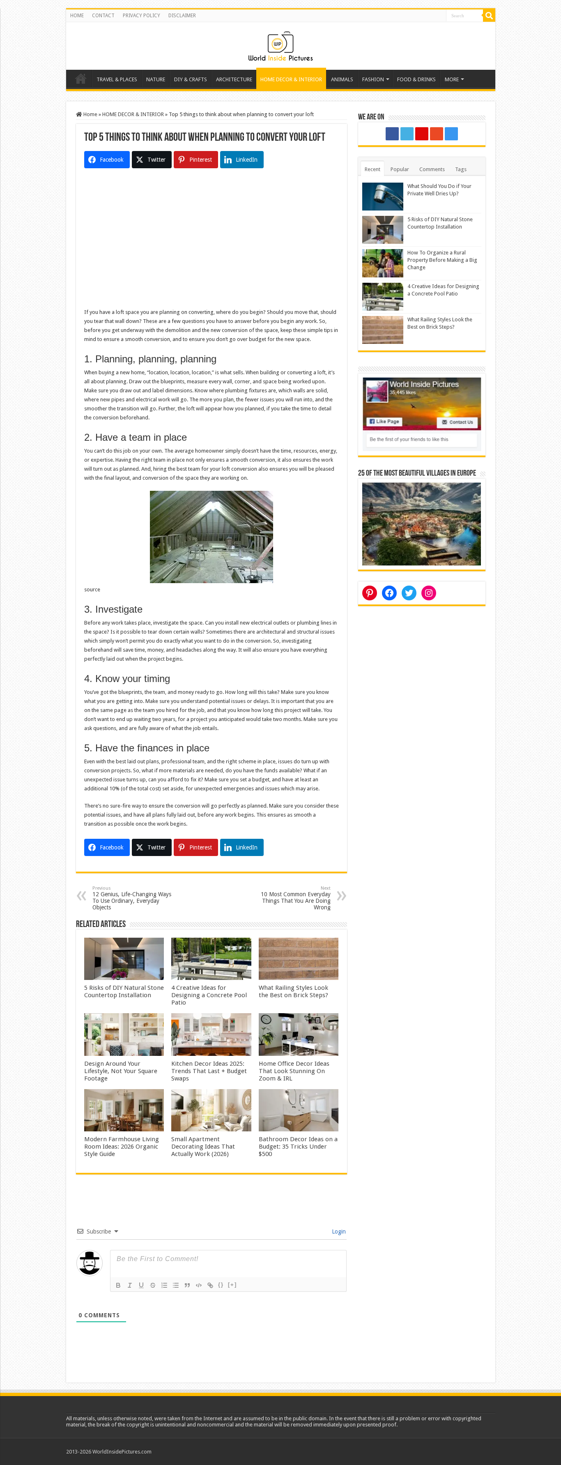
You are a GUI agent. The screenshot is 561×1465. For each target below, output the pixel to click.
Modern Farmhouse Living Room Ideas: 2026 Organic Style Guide (121, 1146)
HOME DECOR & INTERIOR (291, 79)
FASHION (373, 79)
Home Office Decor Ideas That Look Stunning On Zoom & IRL (294, 1071)
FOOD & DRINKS (416, 79)
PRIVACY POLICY (141, 15)
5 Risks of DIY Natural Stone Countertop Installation (124, 991)
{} (221, 1285)
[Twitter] (407, 133)
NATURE (155, 79)
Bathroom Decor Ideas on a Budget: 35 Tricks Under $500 (298, 1146)
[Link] (210, 1285)
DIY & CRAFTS (190, 79)
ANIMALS (342, 79)
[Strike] (153, 1285)
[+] (232, 1285)
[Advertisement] (211, 250)
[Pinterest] (421, 133)
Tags (461, 169)
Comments (432, 169)
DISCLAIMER (182, 15)
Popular (400, 169)
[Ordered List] (164, 1285)
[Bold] (118, 1285)
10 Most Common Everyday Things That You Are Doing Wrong (296, 898)
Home (81, 78)
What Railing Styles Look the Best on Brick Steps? (293, 991)
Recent (372, 169)
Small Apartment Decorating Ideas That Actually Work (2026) (203, 1146)
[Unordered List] (176, 1285)
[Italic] (130, 1285)
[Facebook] (392, 133)
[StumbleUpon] (436, 133)
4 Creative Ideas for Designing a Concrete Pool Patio (209, 995)
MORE (452, 79)
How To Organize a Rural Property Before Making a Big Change (442, 260)
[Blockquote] (187, 1285)
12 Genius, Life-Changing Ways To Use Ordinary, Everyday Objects (131, 898)
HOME (77, 15)
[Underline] (141, 1285)
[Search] (489, 15)
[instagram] (451, 133)
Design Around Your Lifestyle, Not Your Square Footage (120, 1071)
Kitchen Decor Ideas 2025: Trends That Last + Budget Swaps (209, 1071)
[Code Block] (199, 1285)
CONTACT (103, 15)
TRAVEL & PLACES (117, 79)
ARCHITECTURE (234, 79)
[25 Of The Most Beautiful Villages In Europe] (421, 523)
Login (338, 1231)
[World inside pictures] (280, 44)
